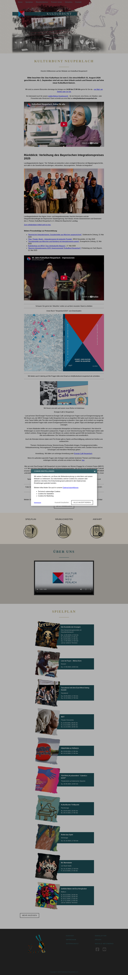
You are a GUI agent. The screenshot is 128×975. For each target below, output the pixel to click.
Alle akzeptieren (82, 502)
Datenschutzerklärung (70, 487)
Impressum (37, 502)
